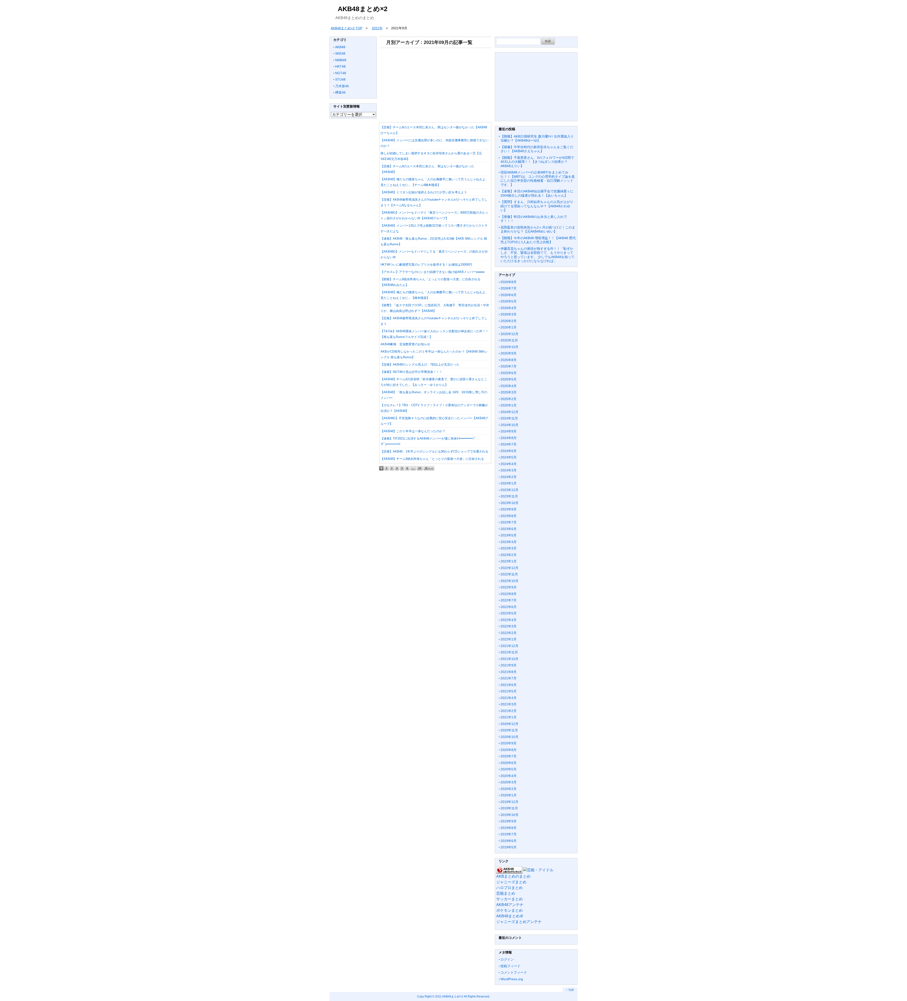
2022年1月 (509, 639)
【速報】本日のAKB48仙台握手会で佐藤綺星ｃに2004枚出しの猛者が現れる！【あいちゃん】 (537, 193)
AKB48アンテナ (509, 905)
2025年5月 (509, 379)
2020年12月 (509, 724)
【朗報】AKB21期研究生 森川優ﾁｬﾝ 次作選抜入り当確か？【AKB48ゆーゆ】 (537, 138)
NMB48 (340, 60)
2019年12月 (509, 802)
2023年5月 (509, 535)
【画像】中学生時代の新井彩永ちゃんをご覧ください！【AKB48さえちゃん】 (537, 149)
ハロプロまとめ (509, 888)
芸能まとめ (505, 893)
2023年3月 (509, 548)
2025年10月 (509, 347)
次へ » (429, 468)
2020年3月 (509, 782)
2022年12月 (509, 568)
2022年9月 (509, 587)
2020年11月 (509, 730)
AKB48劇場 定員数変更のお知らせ (405, 344)
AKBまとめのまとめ (513, 876)
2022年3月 (509, 626)
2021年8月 (509, 672)
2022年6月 (509, 607)
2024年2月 (509, 477)
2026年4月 (509, 308)
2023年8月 (509, 516)
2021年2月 (509, 711)
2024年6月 (509, 451)
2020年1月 (509, 795)
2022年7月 (509, 600)
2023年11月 (509, 496)
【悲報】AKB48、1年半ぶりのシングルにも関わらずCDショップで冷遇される (434, 451)
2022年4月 (509, 620)
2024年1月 (509, 483)
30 (419, 468)
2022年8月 (509, 594)
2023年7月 (509, 522)
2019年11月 (509, 808)
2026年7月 (509, 288)
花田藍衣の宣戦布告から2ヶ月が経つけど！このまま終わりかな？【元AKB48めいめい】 (538, 229)
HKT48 (340, 66)
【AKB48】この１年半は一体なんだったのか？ (413, 431)
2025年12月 (509, 334)
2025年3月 (509, 392)
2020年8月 (509, 750)
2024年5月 (509, 457)
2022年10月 (509, 581)
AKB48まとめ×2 (363, 9)
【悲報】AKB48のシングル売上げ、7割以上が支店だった (420, 364)
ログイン (507, 959)
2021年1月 (509, 717)
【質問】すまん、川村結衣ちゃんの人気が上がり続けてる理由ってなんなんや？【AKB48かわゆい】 (537, 206)
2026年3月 (509, 314)
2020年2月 (509, 789)
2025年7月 (509, 366)
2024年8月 (509, 438)
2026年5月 (509, 301)
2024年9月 (509, 431)
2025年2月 (509, 399)
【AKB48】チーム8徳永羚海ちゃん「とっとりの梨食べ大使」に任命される (432, 459)
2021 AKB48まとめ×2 (449, 996)
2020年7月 (509, 756)
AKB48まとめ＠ (509, 916)
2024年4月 (509, 464)
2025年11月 (509, 340)
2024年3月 (509, 470)
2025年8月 (509, 360)
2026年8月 (509, 282)
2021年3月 (509, 704)
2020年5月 (509, 769)
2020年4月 (509, 776)
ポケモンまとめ (509, 910)
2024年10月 (509, 425)
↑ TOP (570, 990)
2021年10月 (509, 659)
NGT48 (340, 73)
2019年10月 (509, 815)
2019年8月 (509, 828)
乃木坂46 (342, 86)
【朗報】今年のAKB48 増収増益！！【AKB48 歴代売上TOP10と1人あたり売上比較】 (538, 240)
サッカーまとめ (509, 899)
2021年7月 (509, 678)
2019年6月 (509, 841)
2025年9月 (509, 353)
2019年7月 (509, 834)
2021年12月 (509, 646)
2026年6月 (509, 295)
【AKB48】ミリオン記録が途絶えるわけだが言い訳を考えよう (424, 192)
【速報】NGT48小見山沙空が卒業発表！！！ (411, 372)
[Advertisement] (435, 83)
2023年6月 (509, 529)
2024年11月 (509, 418)
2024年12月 (509, 412)
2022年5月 (509, 613)
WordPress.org (512, 979)
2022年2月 (509, 633)
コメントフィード (514, 972)
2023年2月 (509, 555)
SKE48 (340, 53)
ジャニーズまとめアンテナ (519, 922)
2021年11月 (509, 652)
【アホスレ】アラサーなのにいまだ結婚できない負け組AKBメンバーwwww (432, 272)
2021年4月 (509, 698)
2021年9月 (509, 665)
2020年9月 (509, 743)
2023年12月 (509, 490)
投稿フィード (510, 966)
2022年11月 (509, 574)
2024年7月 (509, 444)
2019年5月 (509, 847)
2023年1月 (509, 561)
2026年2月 (509, 321)
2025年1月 (509, 405)
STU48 (340, 79)
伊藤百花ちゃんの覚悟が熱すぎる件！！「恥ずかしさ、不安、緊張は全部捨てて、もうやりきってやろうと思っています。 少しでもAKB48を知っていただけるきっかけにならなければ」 (537, 255)
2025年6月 (509, 373)
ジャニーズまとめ (511, 882)
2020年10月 (509, 737)
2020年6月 (509, 763)
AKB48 (340, 47)
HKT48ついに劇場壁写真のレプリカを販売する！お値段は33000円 (426, 264)
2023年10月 (509, 503)
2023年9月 (509, 509)
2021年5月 (509, 691)
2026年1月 (509, 327)
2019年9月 (509, 821)
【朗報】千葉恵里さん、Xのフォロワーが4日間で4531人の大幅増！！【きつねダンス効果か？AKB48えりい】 (537, 162)
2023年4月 (509, 542)
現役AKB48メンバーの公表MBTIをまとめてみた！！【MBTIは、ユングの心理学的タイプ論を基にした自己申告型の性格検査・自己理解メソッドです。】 (538, 178)
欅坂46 (340, 92)
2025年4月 (509, 386)
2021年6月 (509, 685)
